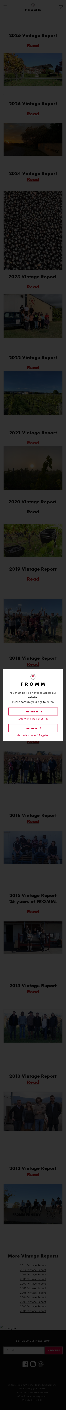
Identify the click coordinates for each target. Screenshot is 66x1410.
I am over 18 (33, 728)
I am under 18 (33, 711)
